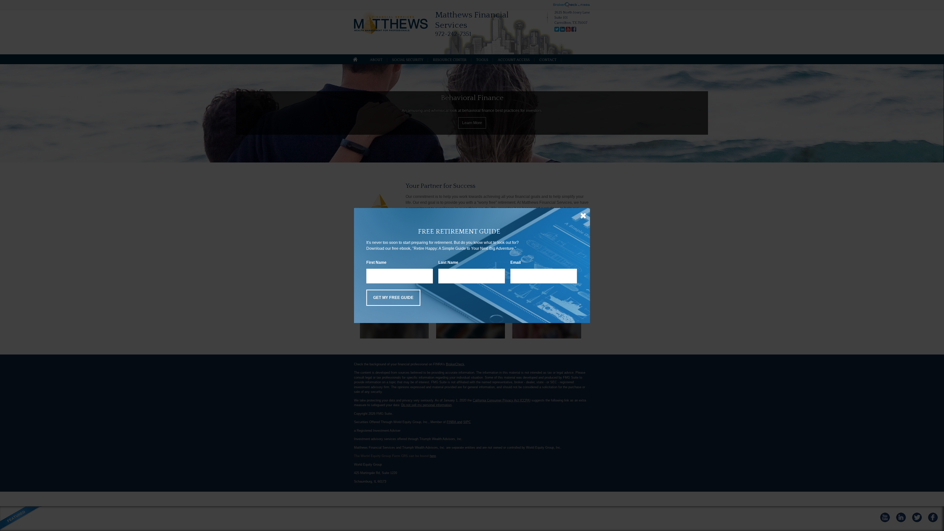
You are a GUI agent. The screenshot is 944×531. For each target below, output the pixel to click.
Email (515, 262)
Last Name (448, 262)
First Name (376, 262)
